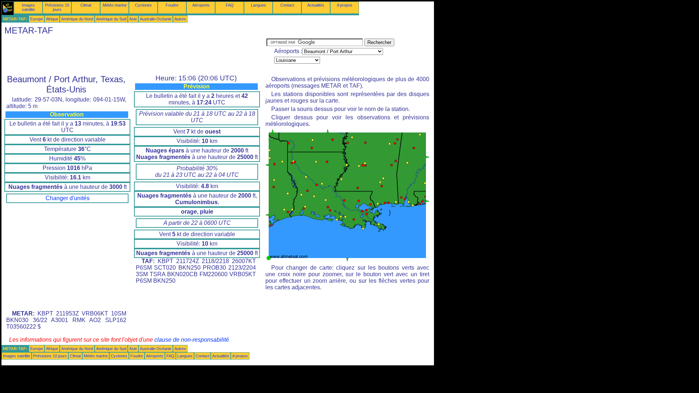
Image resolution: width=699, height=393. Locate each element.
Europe (36, 19)
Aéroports (201, 5)
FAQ (230, 5)
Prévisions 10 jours (57, 7)
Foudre (172, 5)
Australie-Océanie (155, 19)
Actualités (315, 5)
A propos (344, 5)
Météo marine (115, 5)
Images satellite (28, 7)
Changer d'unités (68, 198)
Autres (180, 19)
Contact (287, 5)
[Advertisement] (133, 55)
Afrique (52, 19)
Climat (85, 5)
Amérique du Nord (77, 19)
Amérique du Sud (111, 19)
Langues (258, 5)
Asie (133, 19)
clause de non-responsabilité (191, 340)
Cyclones (143, 5)
